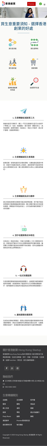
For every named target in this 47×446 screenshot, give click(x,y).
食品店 (32, 404)
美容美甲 (6, 420)
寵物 (18, 404)
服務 (18, 416)
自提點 (5, 400)
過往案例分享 (7, 425)
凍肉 (18, 408)
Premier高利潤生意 (23, 420)
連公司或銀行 (35, 412)
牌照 (31, 416)
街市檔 (32, 400)
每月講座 (20, 425)
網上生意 (6, 408)
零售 (18, 412)
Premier (31, 4)
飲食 (4, 412)
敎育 (4, 404)
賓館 (31, 408)
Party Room (7, 416)
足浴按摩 (20, 400)
